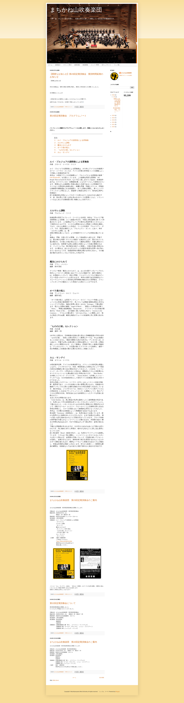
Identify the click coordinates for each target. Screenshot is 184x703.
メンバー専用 (95, 65)
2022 (113, 122)
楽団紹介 (58, 65)
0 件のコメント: (69, 106)
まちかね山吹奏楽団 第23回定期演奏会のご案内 (73, 500)
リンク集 (116, 65)
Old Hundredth (55, 177)
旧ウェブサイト (106, 65)
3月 (114, 97)
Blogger (118, 691)
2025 (113, 115)
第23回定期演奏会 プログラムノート (68, 116)
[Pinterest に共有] (83, 107)
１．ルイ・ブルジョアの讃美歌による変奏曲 (71, 140)
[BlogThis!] (77, 107)
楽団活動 (77, 65)
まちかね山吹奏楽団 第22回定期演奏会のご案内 (73, 642)
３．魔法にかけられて (62, 145)
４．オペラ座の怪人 (62, 147)
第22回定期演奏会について (63, 603)
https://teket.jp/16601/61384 (64, 541)
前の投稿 (101, 677)
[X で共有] (79, 107)
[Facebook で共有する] (81, 107)
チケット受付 (67, 65)
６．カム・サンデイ (62, 152)
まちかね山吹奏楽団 (126, 73)
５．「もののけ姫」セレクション (67, 150)
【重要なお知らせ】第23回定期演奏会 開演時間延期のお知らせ (116, 102)
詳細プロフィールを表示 (125, 75)
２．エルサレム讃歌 (62, 143)
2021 (113, 124)
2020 (113, 126)
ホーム (50, 65)
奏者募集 (85, 65)
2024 (113, 117)
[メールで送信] (75, 107)
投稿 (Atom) (56, 680)
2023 (113, 120)
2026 (113, 95)
